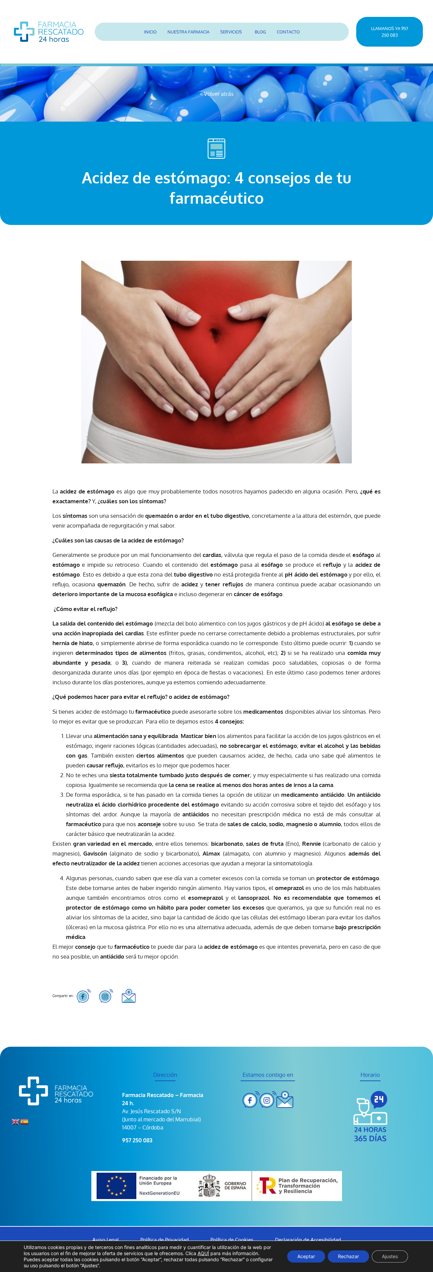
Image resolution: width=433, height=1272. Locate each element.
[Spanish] (24, 1121)
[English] (16, 1121)
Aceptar (306, 1256)
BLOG (260, 31)
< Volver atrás (216, 94)
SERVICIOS (231, 31)
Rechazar (348, 1256)
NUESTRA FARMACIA (188, 31)
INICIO (150, 31)
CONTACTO (288, 31)
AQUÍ (203, 1253)
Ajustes (390, 1256)
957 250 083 (137, 1140)
